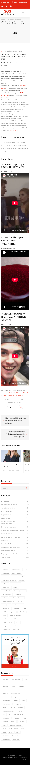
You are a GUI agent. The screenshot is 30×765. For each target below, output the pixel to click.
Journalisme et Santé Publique (14, 537)
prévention (22, 612)
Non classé (14, 540)
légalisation (6, 608)
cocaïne (21, 580)
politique (5, 612)
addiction (5, 569)
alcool (25, 569)
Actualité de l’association (14, 19)
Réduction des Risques (14, 550)
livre (4, 605)
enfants (5, 597)
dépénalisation (7, 594)
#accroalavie (14, 130)
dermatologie (6, 590)
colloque (5, 583)
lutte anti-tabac (18, 605)
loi (9, 605)
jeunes (20, 601)
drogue (16, 590)
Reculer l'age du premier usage (14, 547)
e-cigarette (18, 594)
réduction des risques (16, 615)
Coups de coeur (14, 518)
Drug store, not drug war (14, 527)
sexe (22, 619)
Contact (25, 760)
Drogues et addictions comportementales (14, 522)
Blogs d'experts (14, 515)
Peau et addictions (14, 544)
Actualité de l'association (14, 504)
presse (13, 612)
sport (10, 622)
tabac (17, 622)
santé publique (13, 619)
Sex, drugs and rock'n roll (14, 554)
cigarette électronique (9, 580)
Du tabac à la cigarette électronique (14, 530)
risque (4, 615)
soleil (4, 622)
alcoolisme (6, 573)
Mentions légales (7, 757)
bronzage (5, 576)
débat (23, 590)
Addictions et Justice (14, 511)
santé (4, 619)
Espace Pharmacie (14, 534)
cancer (14, 576)
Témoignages (14, 557)
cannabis (21, 576)
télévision (15, 626)
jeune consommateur (9, 601)
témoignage (6, 629)
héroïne (13, 597)
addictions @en (16, 569)
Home (3, 19)
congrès (15, 587)
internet (20, 597)
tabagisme (6, 626)
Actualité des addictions (14, 508)
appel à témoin (16, 573)
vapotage (16, 629)
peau (25, 608)
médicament (16, 608)
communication (15, 583)
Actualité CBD (14, 501)
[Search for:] (15, 488)
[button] (15, 666)
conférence (6, 587)
